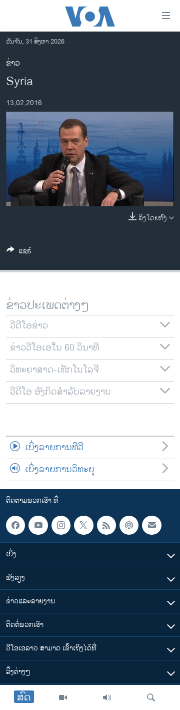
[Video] (63, 697)
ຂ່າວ (13, 63)
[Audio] (107, 697)
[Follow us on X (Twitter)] (83, 525)
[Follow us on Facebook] (15, 525)
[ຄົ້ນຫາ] (151, 697)
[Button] (19, 252)
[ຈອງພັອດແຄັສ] (151, 525)
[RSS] (106, 525)
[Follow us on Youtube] (38, 525)
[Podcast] (129, 525)
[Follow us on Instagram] (61, 525)
